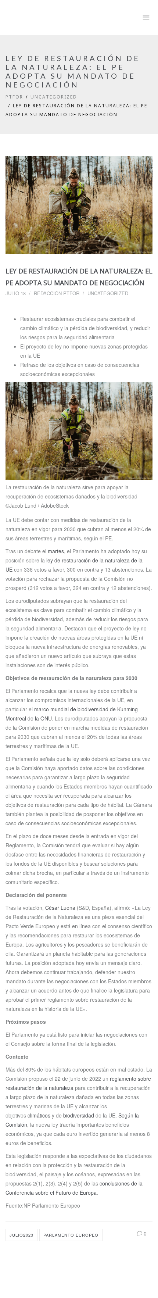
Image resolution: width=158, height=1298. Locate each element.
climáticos (39, 1115)
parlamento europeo (70, 1235)
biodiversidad (78, 1115)
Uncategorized (53, 97)
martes (56, 551)
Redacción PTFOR (56, 293)
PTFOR (14, 97)
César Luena (60, 907)
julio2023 (21, 1235)
